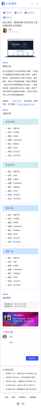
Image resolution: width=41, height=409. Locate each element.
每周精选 (22, 397)
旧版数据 (32, 397)
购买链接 (17, 155)
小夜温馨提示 (18, 315)
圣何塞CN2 (30, 13)
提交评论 (32, 358)
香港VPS (8, 13)
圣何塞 (19, 13)
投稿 (6, 397)
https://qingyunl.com (26, 104)
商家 (13, 397)
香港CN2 (8, 17)
